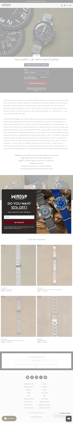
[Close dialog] (69, 191)
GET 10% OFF (19, 222)
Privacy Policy (25, 228)
